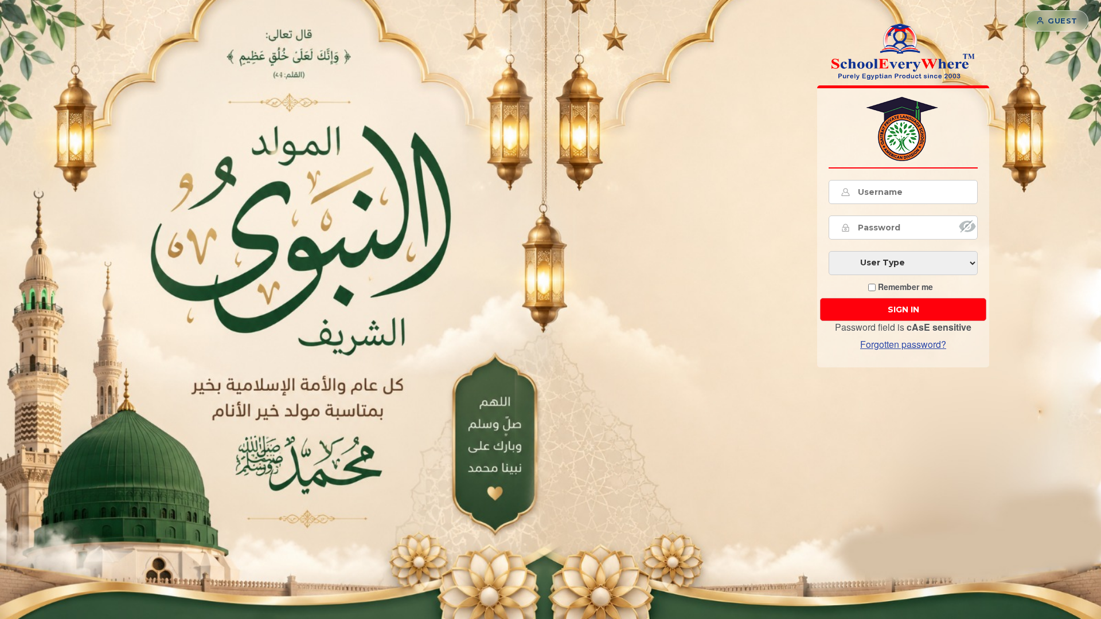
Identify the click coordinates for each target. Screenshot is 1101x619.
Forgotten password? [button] (903, 344)
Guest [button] (1062, 20)
